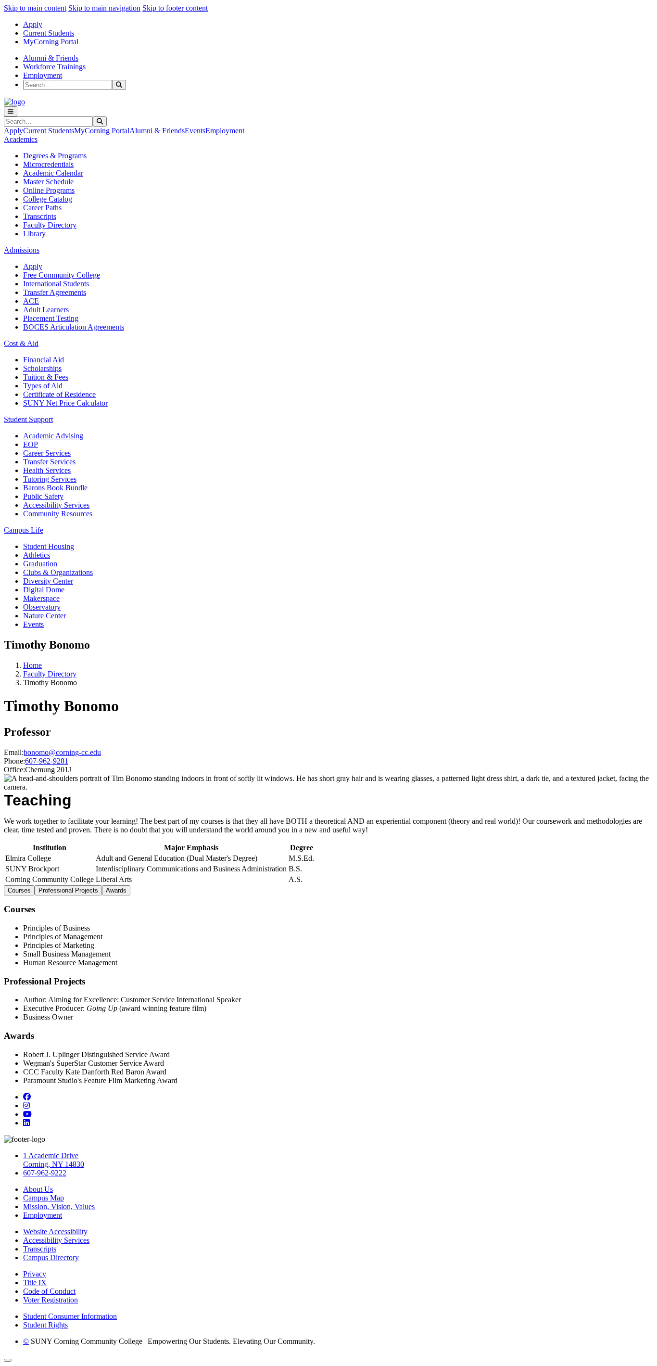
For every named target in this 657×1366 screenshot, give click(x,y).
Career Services (47, 453)
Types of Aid (43, 386)
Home (32, 665)
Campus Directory (51, 1257)
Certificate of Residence (59, 394)
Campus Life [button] (23, 530)
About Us (38, 1189)
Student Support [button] (28, 419)
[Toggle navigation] (10, 111)
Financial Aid (43, 360)
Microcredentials (48, 164)
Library (34, 234)
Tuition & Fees (45, 377)
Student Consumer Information (70, 1316)
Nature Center (44, 616)
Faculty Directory (49, 225)
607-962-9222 (44, 1173)
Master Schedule (48, 182)
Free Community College (61, 275)
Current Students (48, 33)
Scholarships (42, 368)
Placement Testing (50, 318)
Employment (42, 75)
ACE (31, 301)
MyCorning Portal (50, 42)
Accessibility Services (56, 505)
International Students (56, 284)
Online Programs (49, 190)
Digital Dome (43, 590)
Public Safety (43, 496)
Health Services (47, 470)
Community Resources (57, 514)
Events (195, 131)
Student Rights (45, 1325)
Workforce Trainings (54, 67)
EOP (30, 444)
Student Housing (48, 546)
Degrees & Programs (55, 156)
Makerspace (41, 598)
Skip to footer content (175, 8)
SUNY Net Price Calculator (65, 403)
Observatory (42, 607)
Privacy (34, 1274)
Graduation (40, 564)
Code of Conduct (49, 1291)
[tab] (19, 890)
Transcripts (39, 216)
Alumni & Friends (50, 58)
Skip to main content (35, 8)
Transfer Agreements (54, 292)
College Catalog (47, 199)
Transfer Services (49, 462)
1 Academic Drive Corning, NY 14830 (53, 1159)
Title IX (35, 1282)
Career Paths (42, 208)
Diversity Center (48, 581)
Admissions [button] (21, 250)
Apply (32, 24)
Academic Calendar (53, 173)
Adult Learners (46, 310)
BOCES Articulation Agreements (73, 327)
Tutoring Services (49, 479)
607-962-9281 (46, 761)
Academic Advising (53, 436)
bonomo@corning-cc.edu (62, 752)
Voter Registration (50, 1300)
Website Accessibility (55, 1231)
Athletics (36, 555)
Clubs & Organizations (58, 572)
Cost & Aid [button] (21, 343)
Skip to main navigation (104, 8)
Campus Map (43, 1198)
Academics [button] (21, 139)
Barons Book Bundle (55, 488)
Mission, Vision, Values (59, 1206)
